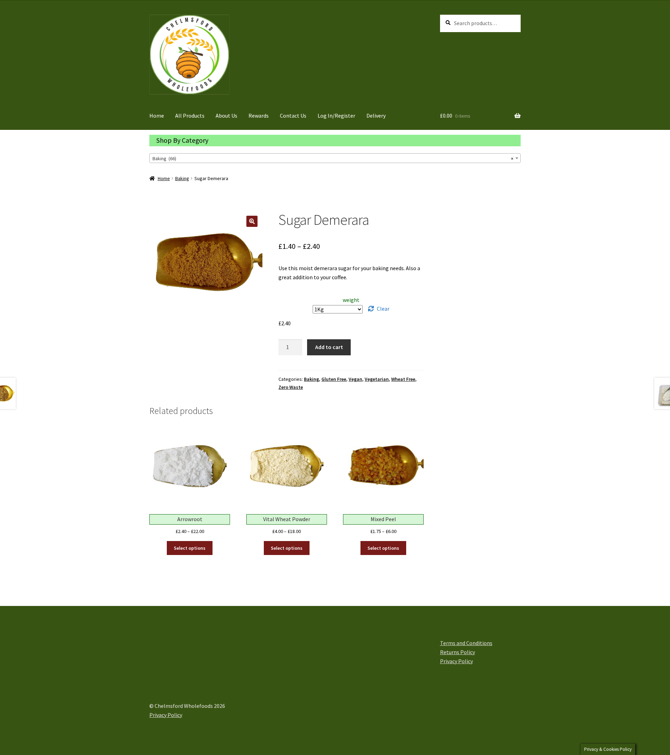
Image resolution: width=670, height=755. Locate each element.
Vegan (355, 379)
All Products (189, 115)
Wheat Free (403, 379)
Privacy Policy (456, 661)
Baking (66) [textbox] (332, 158)
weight (351, 299)
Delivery (376, 115)
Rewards (258, 115)
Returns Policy (457, 652)
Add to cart (329, 346)
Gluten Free (333, 379)
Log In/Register (336, 115)
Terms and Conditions (466, 642)
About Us (226, 115)
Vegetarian (377, 379)
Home (156, 115)
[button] (252, 221)
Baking (182, 178)
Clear (383, 308)
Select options (190, 548)
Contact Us (293, 115)
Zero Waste (290, 387)
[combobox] (335, 158)
